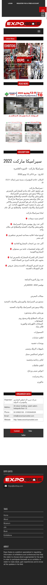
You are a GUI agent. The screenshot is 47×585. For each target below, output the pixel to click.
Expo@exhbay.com (15, 486)
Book (5, 531)
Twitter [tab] (23, 435)
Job (5, 527)
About (6, 519)
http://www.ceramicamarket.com (26, 419)
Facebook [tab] (17, 431)
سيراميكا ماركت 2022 (19, 56)
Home (6, 515)
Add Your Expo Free (43, 13)
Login (10, 3)
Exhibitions (8, 535)
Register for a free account (28, 3)
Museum (7, 523)
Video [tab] (30, 431)
